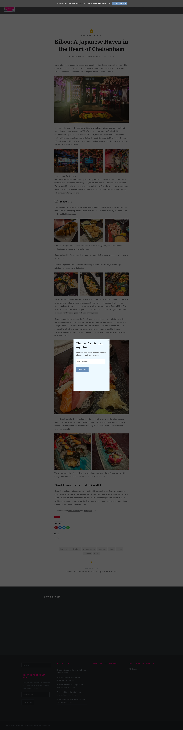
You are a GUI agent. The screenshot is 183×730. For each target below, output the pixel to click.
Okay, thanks (119, 3)
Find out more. (104, 3)
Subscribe (82, 369)
